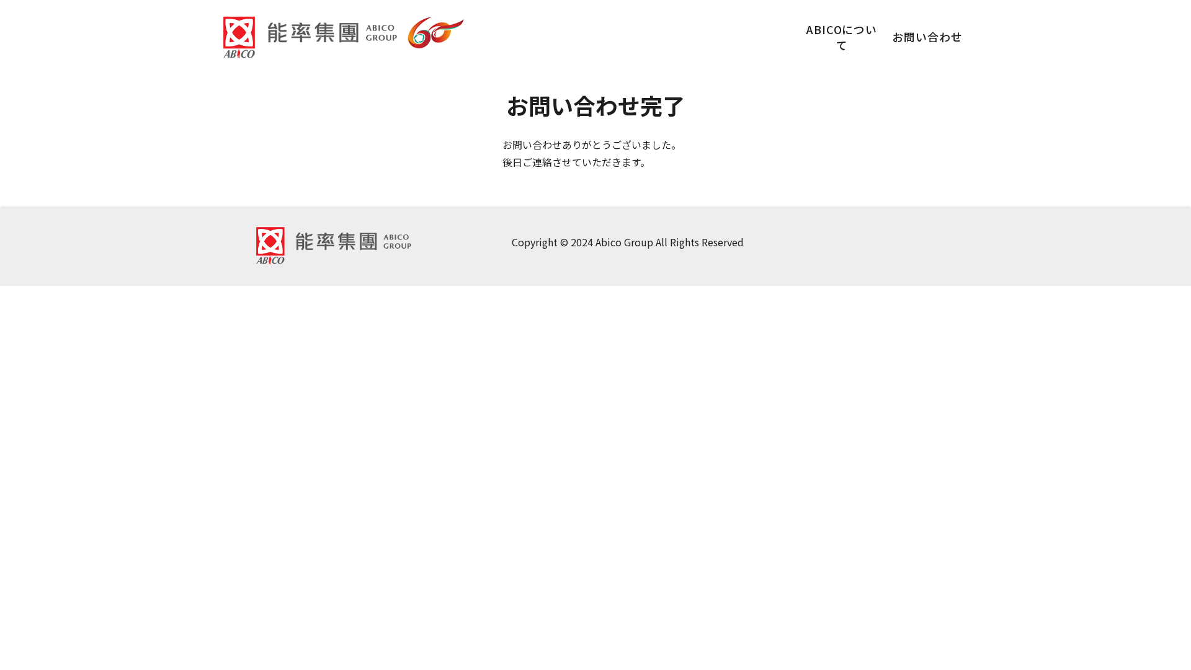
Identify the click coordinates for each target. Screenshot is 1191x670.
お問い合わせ (927, 37)
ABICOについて (841, 37)
